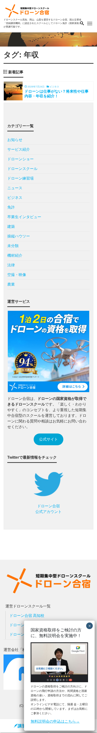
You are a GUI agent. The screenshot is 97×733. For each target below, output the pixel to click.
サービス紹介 (18, 149)
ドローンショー (20, 159)
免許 (11, 207)
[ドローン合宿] (27, 10)
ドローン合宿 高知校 (26, 616)
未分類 (13, 246)
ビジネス (14, 198)
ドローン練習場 (20, 178)
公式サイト (48, 439)
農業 (11, 284)
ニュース (14, 188)
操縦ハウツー (18, 236)
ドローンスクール (22, 169)
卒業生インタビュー (24, 217)
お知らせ (14, 140)
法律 (11, 265)
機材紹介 (14, 255)
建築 (11, 227)
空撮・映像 (16, 275)
